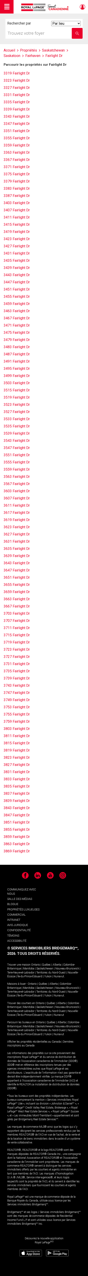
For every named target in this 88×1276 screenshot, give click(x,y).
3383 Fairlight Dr (17, 188)
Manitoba (28, 968)
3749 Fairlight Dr (17, 700)
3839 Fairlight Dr (17, 801)
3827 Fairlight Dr (17, 765)
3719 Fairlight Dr (17, 642)
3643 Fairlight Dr (17, 563)
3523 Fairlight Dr (17, 404)
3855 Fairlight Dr (17, 829)
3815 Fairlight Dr (17, 743)
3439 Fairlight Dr (17, 268)
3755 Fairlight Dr (17, 714)
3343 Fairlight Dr (17, 116)
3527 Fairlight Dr (17, 412)
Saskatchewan (44, 968)
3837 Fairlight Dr (17, 793)
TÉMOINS (13, 935)
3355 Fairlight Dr (17, 138)
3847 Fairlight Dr (17, 815)
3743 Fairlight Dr (17, 685)
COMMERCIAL (16, 914)
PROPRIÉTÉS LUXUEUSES (23, 909)
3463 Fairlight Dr (17, 311)
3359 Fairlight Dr (17, 145)
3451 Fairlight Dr (17, 289)
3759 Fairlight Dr (17, 721)
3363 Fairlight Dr (17, 152)
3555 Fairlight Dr (17, 462)
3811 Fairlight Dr (17, 736)
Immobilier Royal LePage (45, 7)
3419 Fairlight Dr (17, 232)
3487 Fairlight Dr (17, 354)
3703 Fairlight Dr (17, 613)
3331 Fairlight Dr (17, 95)
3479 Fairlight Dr (17, 340)
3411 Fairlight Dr (17, 217)
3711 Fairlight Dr (17, 628)
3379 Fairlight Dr (17, 181)
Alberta (57, 964)
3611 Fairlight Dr (17, 505)
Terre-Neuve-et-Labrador (20, 972)
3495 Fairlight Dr (17, 368)
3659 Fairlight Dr (17, 592)
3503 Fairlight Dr (17, 383)
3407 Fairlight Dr (17, 210)
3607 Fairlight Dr (17, 498)
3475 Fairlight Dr (17, 332)
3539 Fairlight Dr (17, 433)
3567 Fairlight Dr (17, 484)
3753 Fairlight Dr (17, 707)
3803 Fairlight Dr (17, 729)
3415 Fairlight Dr (17, 224)
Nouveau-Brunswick (67, 968)
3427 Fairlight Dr (17, 246)
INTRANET (13, 919)
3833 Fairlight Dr (17, 779)
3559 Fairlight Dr (17, 469)
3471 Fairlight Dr (17, 325)
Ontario (35, 964)
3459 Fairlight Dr (17, 304)
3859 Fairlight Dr (17, 837)
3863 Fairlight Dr (17, 844)
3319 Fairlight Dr (17, 73)
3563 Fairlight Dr (17, 476)
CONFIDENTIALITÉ (19, 930)
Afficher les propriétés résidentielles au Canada (34, 1041)
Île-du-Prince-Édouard (29, 976)
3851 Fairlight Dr (17, 822)
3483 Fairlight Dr (17, 347)
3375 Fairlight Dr (17, 174)
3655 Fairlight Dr (17, 585)
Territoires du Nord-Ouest (51, 972)
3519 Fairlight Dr (17, 397)
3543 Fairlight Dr (17, 440)
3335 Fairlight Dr (17, 102)
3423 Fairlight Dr (17, 239)
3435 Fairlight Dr (17, 260)
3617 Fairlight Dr (17, 512)
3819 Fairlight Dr (17, 750)
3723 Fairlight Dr (17, 649)
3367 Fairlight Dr (17, 160)
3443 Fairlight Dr (17, 275)
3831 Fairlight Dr (17, 772)
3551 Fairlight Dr (17, 455)
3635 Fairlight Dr (17, 549)
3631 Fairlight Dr (17, 541)
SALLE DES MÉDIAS (19, 899)
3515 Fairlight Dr (17, 390)
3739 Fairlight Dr (17, 678)
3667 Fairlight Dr (17, 606)
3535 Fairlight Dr (17, 426)
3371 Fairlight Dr (17, 167)
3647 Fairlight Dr (17, 570)
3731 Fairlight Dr (17, 664)
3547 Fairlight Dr (17, 448)
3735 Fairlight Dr (17, 671)
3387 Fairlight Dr (17, 196)
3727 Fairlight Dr (17, 657)
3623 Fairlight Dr (17, 527)
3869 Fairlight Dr (17, 851)
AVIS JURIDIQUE (17, 925)
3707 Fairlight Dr (17, 621)
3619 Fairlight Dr (17, 520)
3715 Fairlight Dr (17, 635)
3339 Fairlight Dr (17, 109)
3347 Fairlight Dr (17, 124)
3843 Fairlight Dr (17, 808)
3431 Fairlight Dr (17, 253)
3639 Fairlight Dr (17, 556)
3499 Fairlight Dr (17, 376)
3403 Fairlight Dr (17, 203)
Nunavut (59, 976)
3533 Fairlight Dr (17, 419)
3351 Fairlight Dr (17, 131)
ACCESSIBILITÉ (16, 940)
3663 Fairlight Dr (17, 599)
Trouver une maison (18, 964)
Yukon (48, 976)
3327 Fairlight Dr (17, 88)
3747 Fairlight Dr (17, 693)
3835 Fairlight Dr (17, 786)
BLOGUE (12, 904)
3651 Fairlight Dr (17, 577)
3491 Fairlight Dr (17, 361)
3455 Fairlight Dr (17, 296)
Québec (46, 964)
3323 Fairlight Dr (17, 80)
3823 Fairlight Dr (17, 757)
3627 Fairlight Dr (17, 534)
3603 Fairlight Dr (17, 491)
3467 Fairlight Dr (17, 318)
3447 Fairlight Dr (17, 282)
